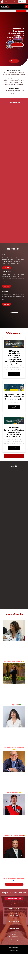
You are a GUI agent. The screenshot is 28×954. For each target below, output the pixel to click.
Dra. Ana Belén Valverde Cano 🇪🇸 (14, 748)
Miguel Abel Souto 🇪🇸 (14, 792)
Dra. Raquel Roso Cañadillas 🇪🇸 (14, 661)
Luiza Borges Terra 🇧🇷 (14, 705)
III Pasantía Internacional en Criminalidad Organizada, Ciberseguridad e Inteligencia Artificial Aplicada (14, 357)
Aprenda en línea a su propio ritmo (14, 79)
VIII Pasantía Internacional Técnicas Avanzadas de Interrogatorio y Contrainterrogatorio (14, 432)
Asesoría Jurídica (14, 88)
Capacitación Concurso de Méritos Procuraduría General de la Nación (14, 397)
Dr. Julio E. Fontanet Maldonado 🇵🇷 (14, 879)
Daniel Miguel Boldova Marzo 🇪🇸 (14, 835)
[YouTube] (14, 922)
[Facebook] (9, 922)
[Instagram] (16, 922)
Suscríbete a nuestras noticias (14, 898)
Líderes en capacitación (14, 70)
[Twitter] (11, 922)
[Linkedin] (18, 922)
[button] (3, 42)
